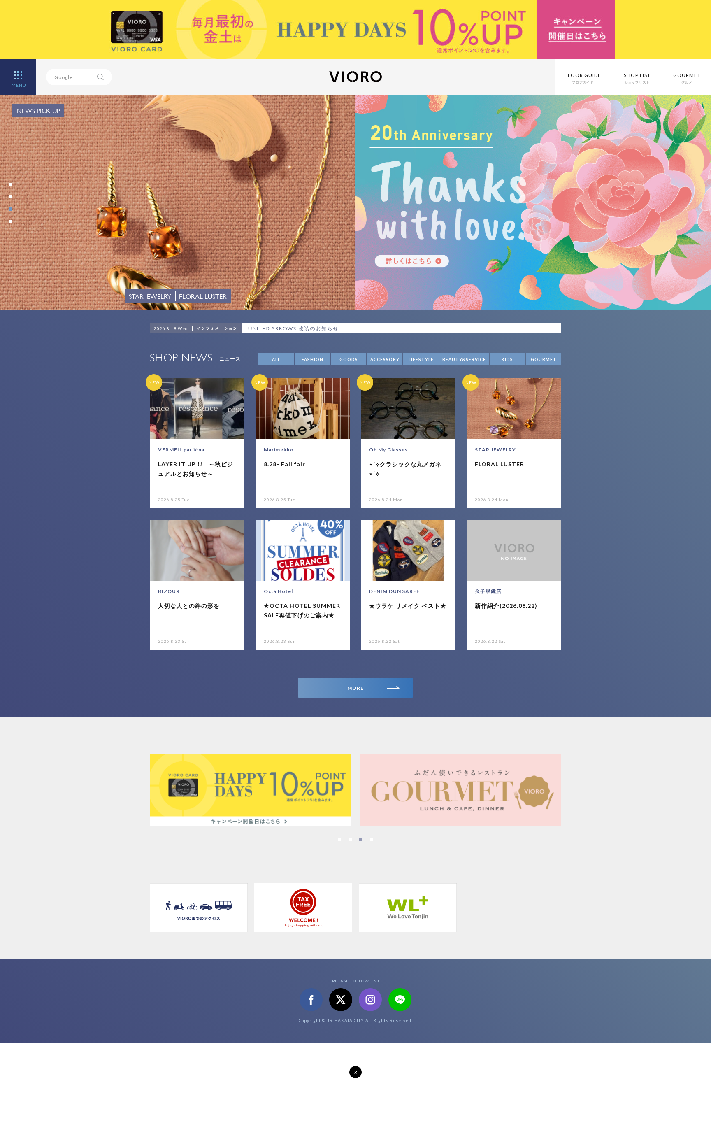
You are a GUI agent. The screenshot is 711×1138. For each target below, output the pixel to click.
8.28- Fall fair (284, 464)
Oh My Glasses (388, 450)
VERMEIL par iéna (181, 450)
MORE (355, 688)
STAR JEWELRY (495, 450)
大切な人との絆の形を (189, 605)
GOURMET (544, 359)
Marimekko (279, 450)
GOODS (348, 359)
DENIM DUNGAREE (394, 591)
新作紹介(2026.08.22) (506, 605)
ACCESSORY (385, 359)
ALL (276, 359)
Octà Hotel (278, 591)
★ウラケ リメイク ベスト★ (407, 605)
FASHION (312, 359)
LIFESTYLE (421, 359)
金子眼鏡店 (488, 591)
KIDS (507, 359)
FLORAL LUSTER (499, 464)
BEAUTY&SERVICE (464, 359)
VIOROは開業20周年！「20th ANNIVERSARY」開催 (315, 328)
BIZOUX (169, 591)
